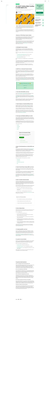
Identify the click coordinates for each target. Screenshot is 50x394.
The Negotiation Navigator (20, 246)
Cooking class (18, 160)
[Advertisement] (25, 255)
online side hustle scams (29, 26)
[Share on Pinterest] (18, 299)
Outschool (28, 105)
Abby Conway (19, 42)
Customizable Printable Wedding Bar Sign (21, 54)
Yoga (17, 163)
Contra (28, 234)
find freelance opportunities (20, 234)
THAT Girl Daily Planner (20, 55)
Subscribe (40, 12)
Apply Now (25, 87)
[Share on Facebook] (20, 299)
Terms (39, 14)
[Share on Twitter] (19, 299)
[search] (48, 1)
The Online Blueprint (19, 247)
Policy (40, 14)
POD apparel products (23, 78)
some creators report (29, 192)
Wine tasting (18, 159)
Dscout (18, 129)
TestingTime (18, 126)
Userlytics (18, 127)
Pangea (30, 234)
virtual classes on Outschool (22, 112)
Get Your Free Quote (21, 137)
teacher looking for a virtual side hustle (22, 93)
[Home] (2, 1)
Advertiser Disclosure (31, 4)
